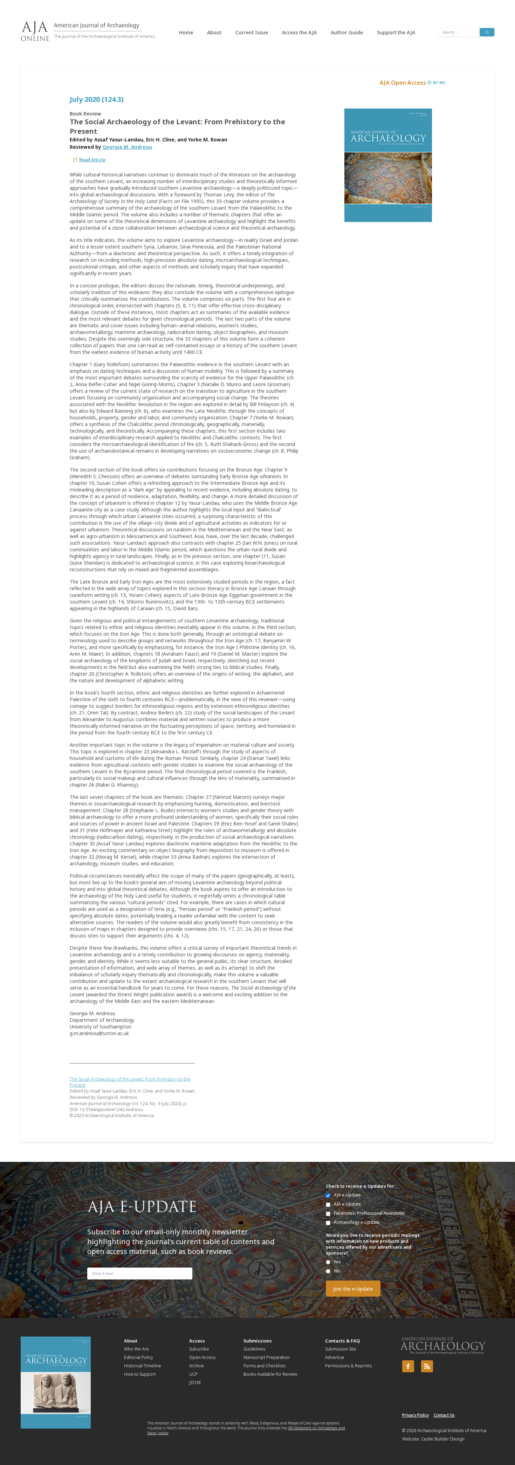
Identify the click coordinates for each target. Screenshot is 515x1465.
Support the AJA (396, 32)
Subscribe (199, 1349)
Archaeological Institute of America (451, 1430)
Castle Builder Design (443, 1439)
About (214, 32)
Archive (196, 1366)
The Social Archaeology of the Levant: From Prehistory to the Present (130, 1082)
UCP (193, 1374)
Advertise (334, 1357)
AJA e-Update (347, 1195)
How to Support (140, 1374)
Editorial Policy (138, 1357)
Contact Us (444, 1415)
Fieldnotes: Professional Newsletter (369, 1213)
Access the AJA (299, 32)
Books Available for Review (270, 1374)
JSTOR (195, 1383)
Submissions (257, 1341)
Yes (337, 1262)
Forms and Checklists (264, 1366)
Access (197, 1341)
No (337, 1271)
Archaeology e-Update (356, 1222)
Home (186, 32)
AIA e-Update (347, 1204)
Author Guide (347, 32)
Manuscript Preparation (266, 1357)
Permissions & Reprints (348, 1366)
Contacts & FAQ (342, 1341)
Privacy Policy (415, 1415)
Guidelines (254, 1349)
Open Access (202, 1357)
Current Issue (251, 32)
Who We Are (136, 1349)
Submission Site (340, 1349)
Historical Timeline (142, 1366)
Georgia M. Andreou (127, 147)
